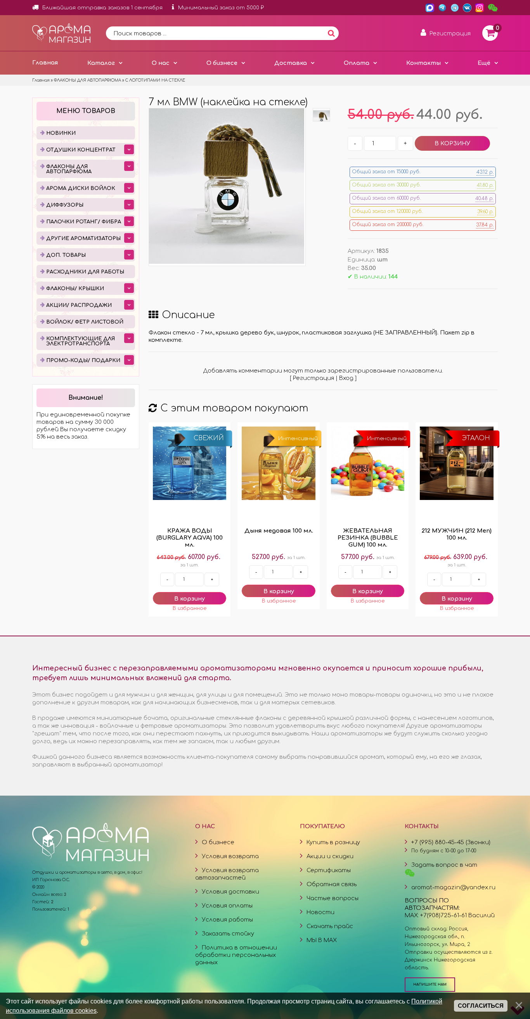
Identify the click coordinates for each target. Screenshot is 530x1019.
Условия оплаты (227, 905)
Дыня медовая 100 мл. (278, 531)
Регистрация (313, 378)
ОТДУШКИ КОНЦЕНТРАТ (81, 150)
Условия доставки (230, 891)
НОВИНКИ (61, 133)
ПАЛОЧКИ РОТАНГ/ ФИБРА (83, 222)
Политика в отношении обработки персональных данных (236, 954)
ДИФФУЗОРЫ (64, 205)
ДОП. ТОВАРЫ (66, 255)
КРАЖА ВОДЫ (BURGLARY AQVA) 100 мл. (189, 538)
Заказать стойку (228, 933)
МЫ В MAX (322, 940)
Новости (320, 912)
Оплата (356, 63)
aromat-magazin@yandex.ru (453, 887)
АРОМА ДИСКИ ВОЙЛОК (80, 188)
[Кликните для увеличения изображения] (226, 186)
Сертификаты (329, 870)
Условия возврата (230, 856)
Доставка (290, 63)
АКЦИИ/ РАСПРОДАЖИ (79, 305)
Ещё (484, 63)
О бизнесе (221, 63)
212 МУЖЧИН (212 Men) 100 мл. (457, 534)
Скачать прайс (330, 926)
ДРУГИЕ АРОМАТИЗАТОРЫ (83, 238)
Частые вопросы (333, 898)
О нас (161, 63)
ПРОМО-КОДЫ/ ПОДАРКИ (83, 360)
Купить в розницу (333, 842)
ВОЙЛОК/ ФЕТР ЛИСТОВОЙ (84, 322)
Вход (346, 378)
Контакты (423, 63)
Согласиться (481, 1006)
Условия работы (227, 919)
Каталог (101, 63)
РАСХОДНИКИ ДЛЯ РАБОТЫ (85, 272)
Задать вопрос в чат (444, 865)
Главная (45, 62)
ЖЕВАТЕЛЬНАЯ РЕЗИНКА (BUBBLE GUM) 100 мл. (368, 538)
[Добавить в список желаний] (189, 608)
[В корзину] (189, 598)
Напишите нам (430, 984)
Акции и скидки (330, 856)
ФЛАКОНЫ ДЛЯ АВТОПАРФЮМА (69, 169)
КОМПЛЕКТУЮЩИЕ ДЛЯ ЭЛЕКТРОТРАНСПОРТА (80, 341)
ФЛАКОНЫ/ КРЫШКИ (75, 288)
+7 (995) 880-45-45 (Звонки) (450, 842)
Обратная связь (332, 884)
